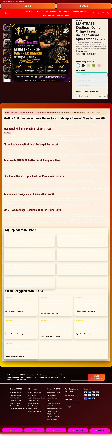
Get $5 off (73, 225)
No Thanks (73, 235)
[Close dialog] (88, 200)
